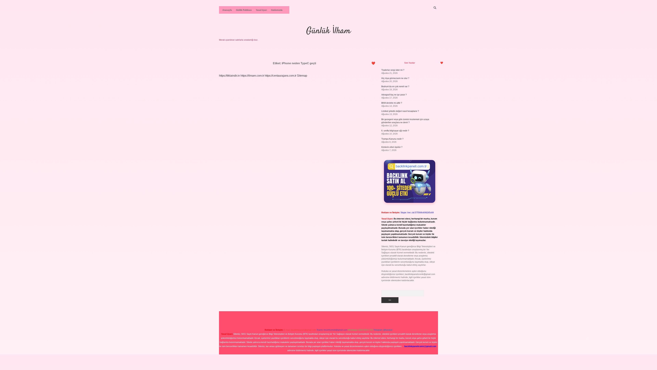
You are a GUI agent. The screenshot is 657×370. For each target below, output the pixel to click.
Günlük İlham (328, 31)
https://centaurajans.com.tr (280, 75)
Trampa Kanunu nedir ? (392, 139)
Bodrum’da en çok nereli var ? (395, 86)
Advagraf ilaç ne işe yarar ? (394, 95)
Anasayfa (227, 10)
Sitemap (302, 75)
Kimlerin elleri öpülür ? (391, 147)
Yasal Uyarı (261, 10)
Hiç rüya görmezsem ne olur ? (395, 78)
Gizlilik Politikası (244, 10)
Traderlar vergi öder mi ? (392, 70)
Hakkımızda (276, 10)
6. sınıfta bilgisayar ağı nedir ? (395, 131)
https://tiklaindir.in (229, 75)
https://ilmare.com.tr (252, 75)
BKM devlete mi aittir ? (391, 103)
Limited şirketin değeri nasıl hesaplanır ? (400, 111)
